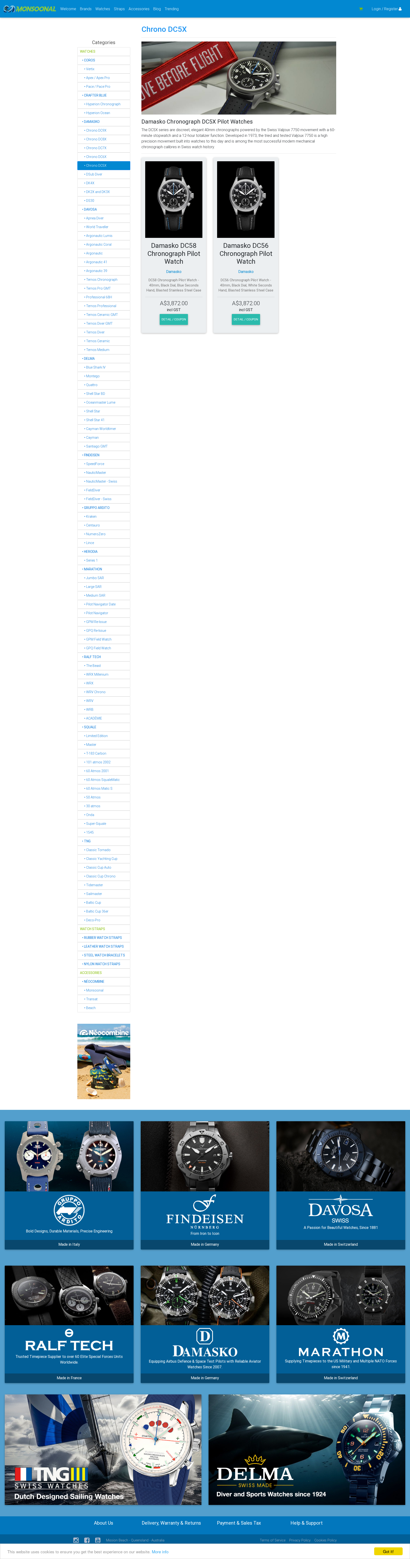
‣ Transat (89, 999)
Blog (157, 8)
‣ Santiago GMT (94, 446)
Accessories (140, 8)
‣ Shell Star (90, 411)
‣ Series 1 (89, 560)
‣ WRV (86, 701)
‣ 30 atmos (90, 806)
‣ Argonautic (91, 253)
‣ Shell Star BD (92, 394)
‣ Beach (88, 1008)
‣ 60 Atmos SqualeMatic (100, 780)
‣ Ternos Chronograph (98, 279)
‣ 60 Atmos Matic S (96, 788)
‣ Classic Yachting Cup (98, 859)
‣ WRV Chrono (93, 692)
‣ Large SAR (91, 587)
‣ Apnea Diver (92, 218)
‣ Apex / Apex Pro (95, 78)
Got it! (388, 1551)
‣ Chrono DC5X (93, 165)
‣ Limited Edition (94, 736)
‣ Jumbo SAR (92, 578)
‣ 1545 (87, 832)
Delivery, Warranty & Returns (171, 1523)
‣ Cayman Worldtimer (98, 429)
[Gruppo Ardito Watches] (69, 1156)
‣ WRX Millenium (94, 674)
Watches (103, 8)
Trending (172, 8)
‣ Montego (90, 376)
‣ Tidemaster (91, 885)
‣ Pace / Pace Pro (95, 86)
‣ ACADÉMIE (91, 718)
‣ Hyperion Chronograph (100, 104)
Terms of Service (272, 1540)
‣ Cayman (89, 437)
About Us (103, 1523)
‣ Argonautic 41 (93, 262)
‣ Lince (87, 543)
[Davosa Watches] (340, 1156)
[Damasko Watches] (205, 1295)
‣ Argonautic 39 (93, 271)
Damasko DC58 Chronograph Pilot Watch (173, 253)
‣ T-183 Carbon (93, 753)
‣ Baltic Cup (90, 902)
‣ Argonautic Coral (96, 244)
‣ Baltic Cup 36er (94, 911)
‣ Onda (87, 815)
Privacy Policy (300, 1540)
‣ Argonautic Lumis (96, 236)
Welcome (68, 8)
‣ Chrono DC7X (93, 148)
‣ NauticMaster (93, 472)
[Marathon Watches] (340, 1295)
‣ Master (88, 745)
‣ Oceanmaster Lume (97, 402)
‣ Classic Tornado (95, 850)
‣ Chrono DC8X (93, 139)
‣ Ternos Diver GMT (96, 323)
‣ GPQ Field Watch (95, 648)
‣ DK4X (87, 183)
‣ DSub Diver (91, 174)
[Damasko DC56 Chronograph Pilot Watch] (246, 199)
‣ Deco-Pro (90, 920)
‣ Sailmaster (91, 894)
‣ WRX (86, 683)
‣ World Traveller (94, 227)
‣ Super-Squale (93, 823)
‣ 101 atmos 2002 (95, 762)
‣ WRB (86, 709)
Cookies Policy (325, 1540)
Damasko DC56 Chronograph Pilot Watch (245, 253)
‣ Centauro (90, 525)
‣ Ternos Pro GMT (95, 288)
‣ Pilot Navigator (94, 613)
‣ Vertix (87, 69)
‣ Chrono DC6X (93, 157)
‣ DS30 (87, 200)
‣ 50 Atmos (90, 797)
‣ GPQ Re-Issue (93, 630)
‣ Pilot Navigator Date (98, 604)
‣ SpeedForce (92, 464)
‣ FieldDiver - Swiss (96, 499)
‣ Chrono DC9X (93, 130)
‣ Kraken (88, 516)
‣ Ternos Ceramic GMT (99, 315)
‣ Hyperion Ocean (95, 113)
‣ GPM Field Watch (96, 639)
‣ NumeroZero (93, 534)
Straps (120, 8)
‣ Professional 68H (96, 297)
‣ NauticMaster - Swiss (98, 481)
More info (160, 1551)
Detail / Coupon (174, 319)
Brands (86, 8)
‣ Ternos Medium (94, 350)
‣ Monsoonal (91, 990)
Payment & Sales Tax (239, 1523)
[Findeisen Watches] (205, 1156)
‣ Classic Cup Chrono (98, 876)
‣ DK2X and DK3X (95, 192)
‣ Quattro (89, 385)
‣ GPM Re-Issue (93, 622)
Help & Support (306, 1523)
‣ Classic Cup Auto (95, 867)
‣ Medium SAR (92, 595)
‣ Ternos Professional (98, 306)
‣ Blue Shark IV (93, 367)
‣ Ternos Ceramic (95, 341)
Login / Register (385, 8)
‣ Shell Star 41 (92, 420)
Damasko (174, 271)
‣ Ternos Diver (92, 332)
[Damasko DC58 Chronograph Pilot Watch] (174, 199)
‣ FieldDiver (90, 490)
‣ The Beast (90, 666)
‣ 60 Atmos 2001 (94, 771)
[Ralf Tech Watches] (69, 1295)
